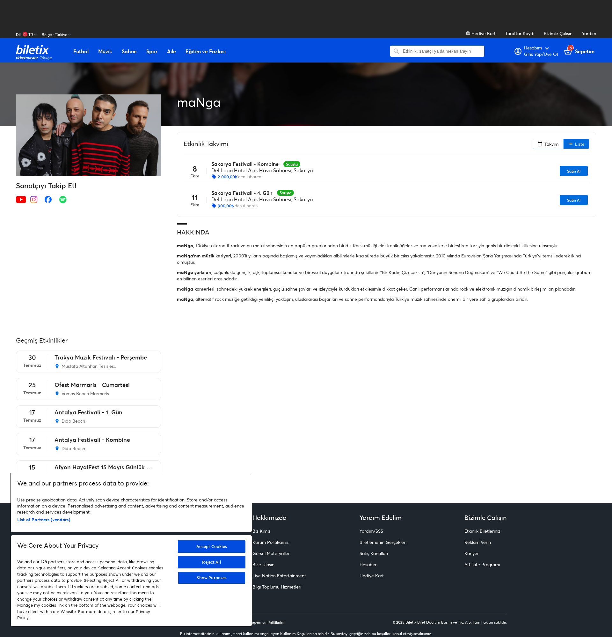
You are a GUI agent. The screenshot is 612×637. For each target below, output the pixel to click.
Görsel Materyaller (271, 553)
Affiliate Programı (482, 564)
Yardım (589, 33)
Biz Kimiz (261, 531)
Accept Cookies (211, 546)
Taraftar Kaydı (519, 33)
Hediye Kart (483, 33)
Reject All (211, 562)
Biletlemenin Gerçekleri (383, 542)
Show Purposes (212, 578)
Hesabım (368, 564)
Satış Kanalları (374, 553)
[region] (131, 549)
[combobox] (442, 51)
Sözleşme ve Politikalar (264, 622)
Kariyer (471, 553)
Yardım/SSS (371, 531)
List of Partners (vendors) (43, 519)
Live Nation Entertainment (279, 576)
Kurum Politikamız (270, 542)
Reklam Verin (477, 542)
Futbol (81, 51)
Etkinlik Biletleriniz (482, 531)
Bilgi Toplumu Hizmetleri (276, 587)
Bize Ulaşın (263, 564)
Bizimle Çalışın (558, 33)
